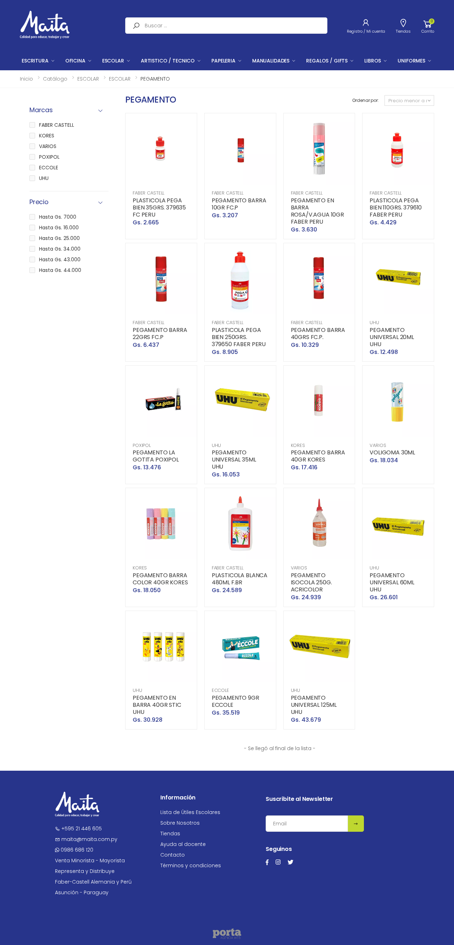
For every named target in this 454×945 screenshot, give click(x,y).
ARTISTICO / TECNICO (168, 60)
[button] (427, 25)
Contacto (172, 854)
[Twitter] (290, 862)
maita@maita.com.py (88, 839)
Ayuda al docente (183, 844)
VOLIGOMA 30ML (392, 452)
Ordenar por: (365, 100)
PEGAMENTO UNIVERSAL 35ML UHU (234, 459)
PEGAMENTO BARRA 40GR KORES (318, 456)
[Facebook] (267, 862)
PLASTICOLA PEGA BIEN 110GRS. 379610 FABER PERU (396, 207)
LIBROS (372, 60)
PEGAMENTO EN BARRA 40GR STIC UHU (157, 705)
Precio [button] (39, 202)
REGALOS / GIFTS (327, 60)
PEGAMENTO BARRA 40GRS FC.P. (318, 333)
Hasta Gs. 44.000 (60, 270)
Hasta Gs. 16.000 (59, 227)
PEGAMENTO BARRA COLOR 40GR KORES (160, 578)
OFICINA (75, 60)
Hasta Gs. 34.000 (60, 248)
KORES (298, 445)
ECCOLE (220, 690)
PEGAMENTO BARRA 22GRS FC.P (160, 333)
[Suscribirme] (356, 823)
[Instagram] (278, 862)
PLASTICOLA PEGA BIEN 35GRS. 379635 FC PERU (159, 207)
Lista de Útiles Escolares (190, 812)
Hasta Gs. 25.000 (59, 238)
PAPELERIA (223, 60)
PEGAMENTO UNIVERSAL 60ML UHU (392, 582)
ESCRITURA (35, 60)
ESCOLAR (113, 60)
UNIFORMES (411, 60)
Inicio (26, 78)
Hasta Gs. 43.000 (60, 259)
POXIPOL (142, 445)
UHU (374, 322)
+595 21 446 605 (81, 828)
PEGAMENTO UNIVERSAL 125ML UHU (314, 705)
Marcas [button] (41, 110)
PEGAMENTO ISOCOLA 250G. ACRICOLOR (311, 582)
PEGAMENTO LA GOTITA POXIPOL (156, 456)
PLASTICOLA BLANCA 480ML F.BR (239, 578)
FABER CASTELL (148, 193)
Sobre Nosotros (180, 822)
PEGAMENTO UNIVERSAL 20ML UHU (392, 337)
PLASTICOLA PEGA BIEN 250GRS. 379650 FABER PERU (239, 337)
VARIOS (378, 445)
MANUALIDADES (270, 60)
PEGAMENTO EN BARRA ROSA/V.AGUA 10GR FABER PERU (317, 211)
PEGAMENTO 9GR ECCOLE (235, 701)
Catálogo (55, 78)
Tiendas (170, 833)
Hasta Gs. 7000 (57, 216)
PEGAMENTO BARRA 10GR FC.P (239, 204)
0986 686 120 (76, 849)
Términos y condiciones (190, 865)
